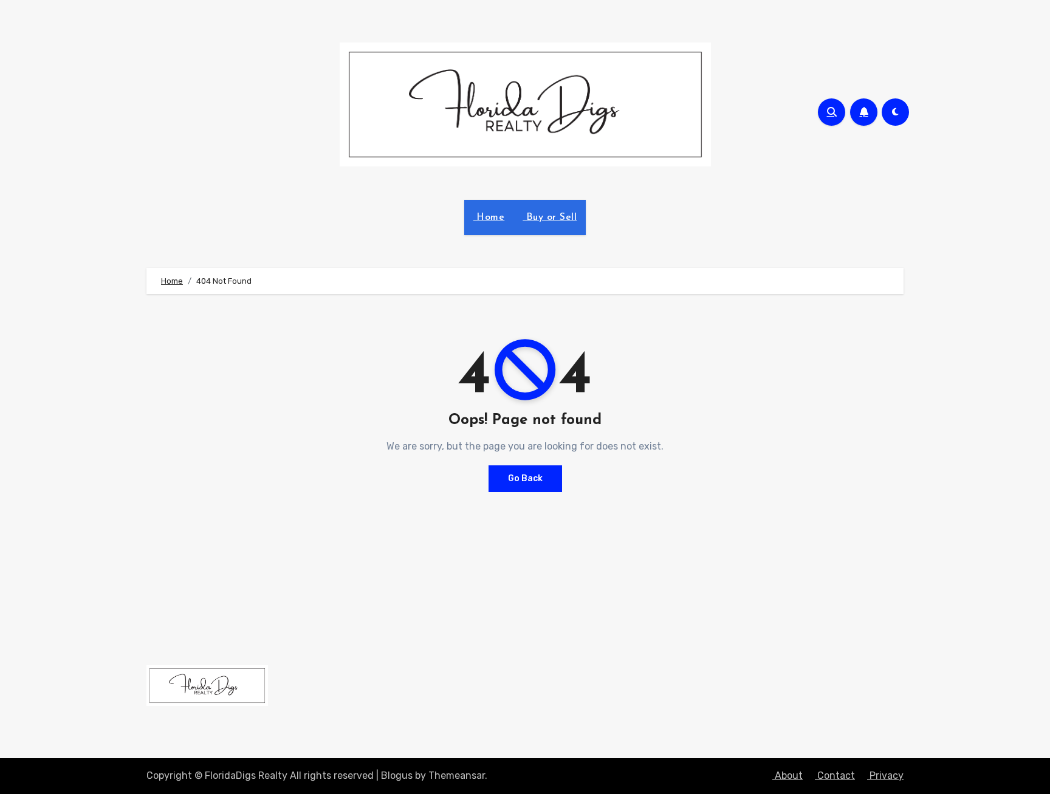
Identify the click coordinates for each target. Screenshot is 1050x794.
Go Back (525, 478)
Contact (835, 775)
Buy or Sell (550, 217)
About (787, 775)
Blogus (397, 775)
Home (489, 217)
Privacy (885, 775)
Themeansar (456, 775)
